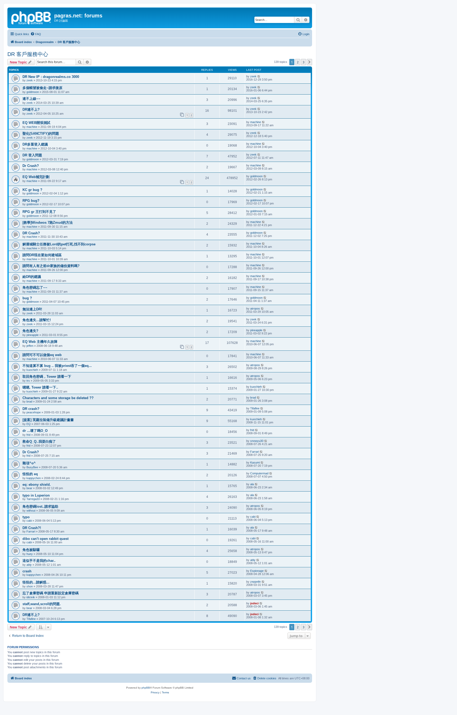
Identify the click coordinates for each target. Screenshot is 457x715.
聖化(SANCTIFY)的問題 (40, 133)
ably (29, 564)
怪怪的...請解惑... (35, 582)
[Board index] (31, 17)
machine (31, 126)
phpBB (145, 687)
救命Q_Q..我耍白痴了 (39, 441)
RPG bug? (30, 201)
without (30, 510)
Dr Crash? (30, 166)
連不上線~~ (31, 99)
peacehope (33, 412)
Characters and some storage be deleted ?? (58, 398)
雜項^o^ (29, 463)
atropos (255, 308)
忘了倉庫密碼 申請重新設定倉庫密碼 (50, 593)
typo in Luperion (36, 495)
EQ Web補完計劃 (35, 177)
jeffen (29, 345)
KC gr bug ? (32, 190)
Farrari (254, 451)
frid (28, 434)
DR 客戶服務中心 (27, 54)
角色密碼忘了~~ (34, 287)
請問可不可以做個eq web (42, 355)
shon (29, 586)
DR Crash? (31, 233)
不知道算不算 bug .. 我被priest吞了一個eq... (57, 366)
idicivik (30, 597)
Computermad (259, 473)
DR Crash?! (31, 528)
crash (26, 571)
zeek (29, 80)
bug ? (27, 298)
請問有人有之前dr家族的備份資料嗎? (51, 266)
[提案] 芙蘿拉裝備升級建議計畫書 (48, 420)
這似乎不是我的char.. (39, 561)
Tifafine (254, 408)
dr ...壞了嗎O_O (35, 431)
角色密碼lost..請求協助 (40, 506)
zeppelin (255, 581)
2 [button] (298, 62)
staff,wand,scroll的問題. (41, 604)
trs (28, 380)
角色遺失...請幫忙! (36, 320)
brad (29, 401)
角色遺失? (30, 331)
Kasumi (255, 462)
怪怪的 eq (30, 474)
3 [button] (303, 62)
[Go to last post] (259, 76)
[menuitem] (35, 34)
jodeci (254, 603)
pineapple (32, 335)
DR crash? (30, 409)
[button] (309, 62)
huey (29, 553)
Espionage (257, 570)
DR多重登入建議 (35, 144)
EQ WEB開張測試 (36, 123)
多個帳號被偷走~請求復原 (42, 88)
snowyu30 (256, 440)
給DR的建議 (31, 277)
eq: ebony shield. (36, 485)
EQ (28, 424)
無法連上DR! (32, 309)
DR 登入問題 (32, 155)
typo (26, 517)
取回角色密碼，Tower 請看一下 (46, 376)
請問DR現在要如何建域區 (42, 255)
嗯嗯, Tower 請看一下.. (40, 387)
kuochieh (32, 369)
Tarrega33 (33, 499)
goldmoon (32, 92)
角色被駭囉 (31, 550)
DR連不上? (31, 109)
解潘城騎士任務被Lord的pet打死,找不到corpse (58, 244)
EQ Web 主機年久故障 (39, 342)
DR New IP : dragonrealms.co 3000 (50, 77)
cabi (29, 520)
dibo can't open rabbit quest (45, 539)
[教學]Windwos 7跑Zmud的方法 (47, 223)
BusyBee (32, 467)
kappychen (33, 478)
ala (252, 484)
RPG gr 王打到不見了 (39, 212)
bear (29, 488)
